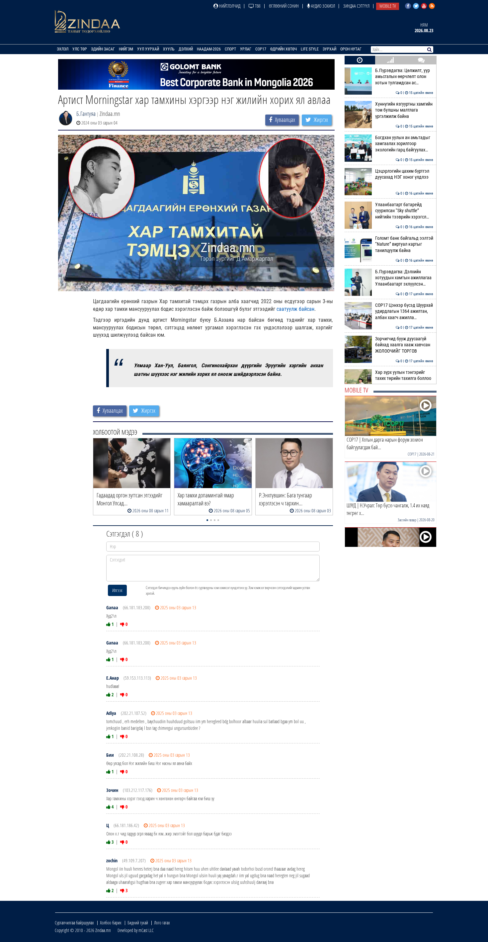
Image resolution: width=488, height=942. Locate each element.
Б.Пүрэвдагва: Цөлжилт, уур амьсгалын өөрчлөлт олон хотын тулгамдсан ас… (404, 77)
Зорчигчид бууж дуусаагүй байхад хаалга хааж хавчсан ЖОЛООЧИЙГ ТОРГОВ (404, 345)
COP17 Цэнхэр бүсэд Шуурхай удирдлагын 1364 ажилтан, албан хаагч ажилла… (404, 311)
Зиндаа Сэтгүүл (356, 6)
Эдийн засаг (103, 49)
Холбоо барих (111, 922)
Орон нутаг (351, 49)
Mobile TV (387, 6)
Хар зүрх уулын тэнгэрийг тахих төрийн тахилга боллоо (404, 375)
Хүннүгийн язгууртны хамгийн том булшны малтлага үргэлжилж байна (404, 110)
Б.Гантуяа (86, 114)
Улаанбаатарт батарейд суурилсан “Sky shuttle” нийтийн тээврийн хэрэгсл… (404, 211)
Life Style (310, 49)
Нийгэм (126, 49)
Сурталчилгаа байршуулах (74, 922)
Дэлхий (186, 49)
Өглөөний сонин (284, 6)
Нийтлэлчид (229, 6)
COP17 (260, 49)
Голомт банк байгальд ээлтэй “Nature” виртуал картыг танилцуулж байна (404, 244)
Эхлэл (62, 49)
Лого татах (162, 922)
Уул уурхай (148, 49)
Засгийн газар (407, 520)
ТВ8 (257, 6)
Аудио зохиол (322, 6)
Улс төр (79, 49)
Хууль (169, 49)
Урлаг (245, 49)
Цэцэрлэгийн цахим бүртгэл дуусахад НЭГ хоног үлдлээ (404, 174)
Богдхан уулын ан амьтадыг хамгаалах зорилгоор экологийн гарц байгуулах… (404, 144)
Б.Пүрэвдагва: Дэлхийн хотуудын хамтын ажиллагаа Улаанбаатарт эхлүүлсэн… (404, 278)
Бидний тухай (137, 922)
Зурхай (329, 49)
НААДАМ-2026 (209, 49)
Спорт (230, 49)
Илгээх (117, 590)
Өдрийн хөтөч (283, 49)
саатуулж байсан (295, 309)
